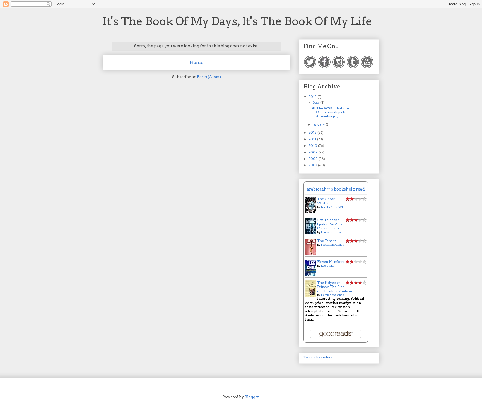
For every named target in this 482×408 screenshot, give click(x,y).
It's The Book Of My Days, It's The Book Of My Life (237, 21)
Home (196, 62)
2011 (313, 139)
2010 (313, 145)
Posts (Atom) (209, 77)
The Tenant (326, 241)
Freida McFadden (332, 244)
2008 (314, 159)
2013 (313, 97)
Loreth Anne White (334, 206)
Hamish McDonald (333, 294)
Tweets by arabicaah (320, 357)
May (316, 102)
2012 (313, 132)
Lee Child (327, 265)
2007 (313, 165)
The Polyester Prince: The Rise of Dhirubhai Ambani (334, 286)
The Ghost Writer (326, 201)
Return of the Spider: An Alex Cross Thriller (329, 224)
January (319, 124)
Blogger (252, 397)
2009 (314, 152)
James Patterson (331, 232)
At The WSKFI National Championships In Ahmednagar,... (331, 112)
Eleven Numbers (330, 262)
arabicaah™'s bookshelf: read (336, 189)
